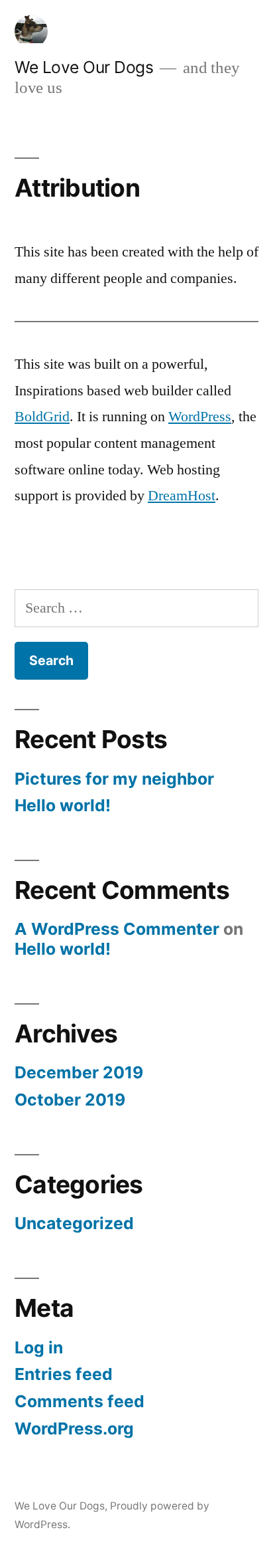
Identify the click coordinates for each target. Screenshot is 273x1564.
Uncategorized (74, 1223)
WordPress (199, 416)
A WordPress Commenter (117, 929)
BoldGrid (42, 416)
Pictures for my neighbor (114, 779)
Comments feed (79, 1401)
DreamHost (181, 495)
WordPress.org (74, 1428)
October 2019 (70, 1100)
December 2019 (79, 1072)
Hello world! (63, 805)
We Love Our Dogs (84, 67)
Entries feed (64, 1374)
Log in (39, 1347)
